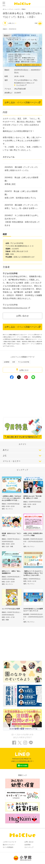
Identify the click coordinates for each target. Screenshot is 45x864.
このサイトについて (9, 842)
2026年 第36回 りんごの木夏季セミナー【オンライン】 (33, 610)
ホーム (5, 9)
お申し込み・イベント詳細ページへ (21, 102)
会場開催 (6, 362)
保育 (13, 362)
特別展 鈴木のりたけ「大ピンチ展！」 (11, 534)
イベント (11, 9)
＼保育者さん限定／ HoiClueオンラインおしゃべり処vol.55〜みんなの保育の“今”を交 (11, 498)
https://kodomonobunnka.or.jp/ (15, 308)
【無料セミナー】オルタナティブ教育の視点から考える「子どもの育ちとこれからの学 (33, 573)
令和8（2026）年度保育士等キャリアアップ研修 (33, 534)
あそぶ (6, 450)
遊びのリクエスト (9, 844)
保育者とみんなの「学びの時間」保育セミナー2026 (32, 497)
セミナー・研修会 (20, 9)
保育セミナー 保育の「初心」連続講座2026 (11, 572)
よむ (5, 455)
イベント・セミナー (11, 461)
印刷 (36, 23)
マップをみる (20, 85)
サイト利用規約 (8, 847)
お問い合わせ (22, 316)
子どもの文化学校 (23, 362)
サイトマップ (28, 847)
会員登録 (27, 844)
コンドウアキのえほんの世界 (11, 609)
